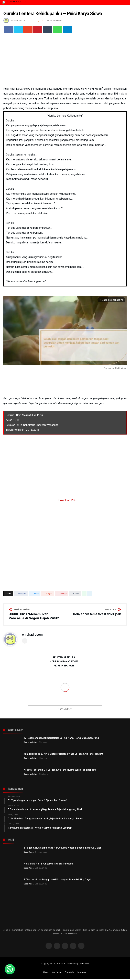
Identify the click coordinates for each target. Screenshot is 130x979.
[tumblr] (47, 29)
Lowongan (82, 972)
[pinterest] (37, 29)
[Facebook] (49, 946)
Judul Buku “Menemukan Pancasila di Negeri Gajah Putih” (34, 614)
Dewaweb (84, 963)
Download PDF (67, 500)
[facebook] (8, 29)
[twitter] (18, 29)
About (46, 972)
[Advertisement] (65, 61)
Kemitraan (56, 972)
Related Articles (64, 657)
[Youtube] (73, 946)
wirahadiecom (18, 20)
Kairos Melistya (30, 742)
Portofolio (69, 972)
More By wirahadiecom (63, 661)
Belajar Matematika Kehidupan (97, 612)
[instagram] (81, 946)
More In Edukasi (64, 665)
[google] (27, 29)
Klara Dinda (29, 852)
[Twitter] (57, 946)
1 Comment (65, 709)
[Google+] (65, 946)
